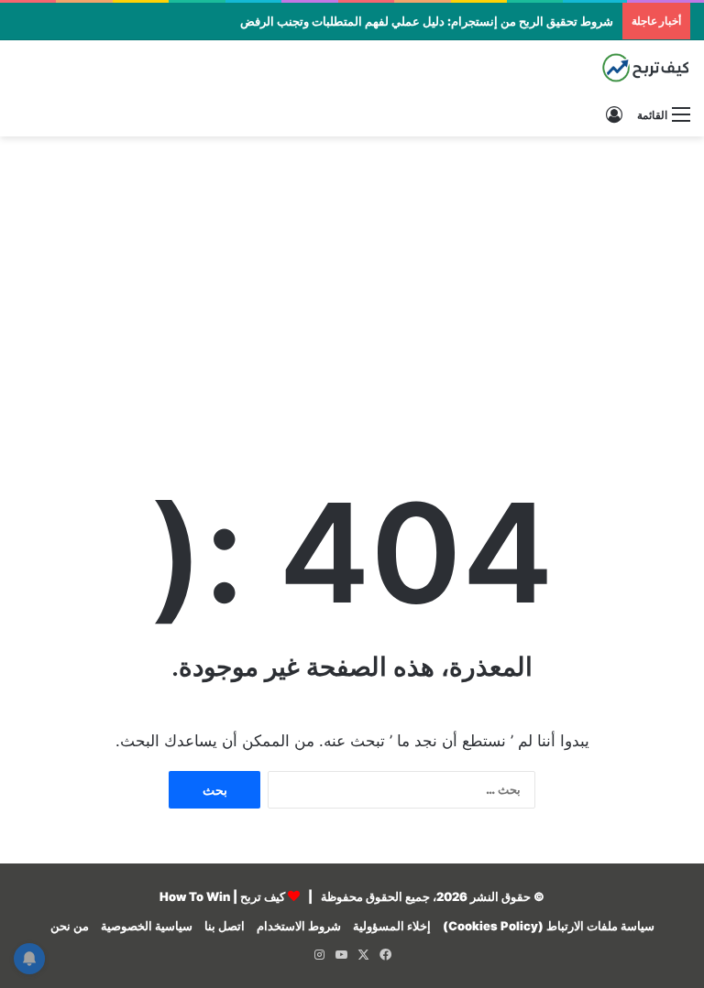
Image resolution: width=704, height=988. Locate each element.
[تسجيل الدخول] (614, 114)
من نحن (69, 925)
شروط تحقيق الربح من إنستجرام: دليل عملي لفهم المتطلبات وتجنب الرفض (426, 21)
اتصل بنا (224, 925)
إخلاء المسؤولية (392, 925)
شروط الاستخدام (299, 925)
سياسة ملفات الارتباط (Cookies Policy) (548, 925)
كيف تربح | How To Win (222, 896)
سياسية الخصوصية (146, 925)
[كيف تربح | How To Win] (603, 67)
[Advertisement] (352, 283)
